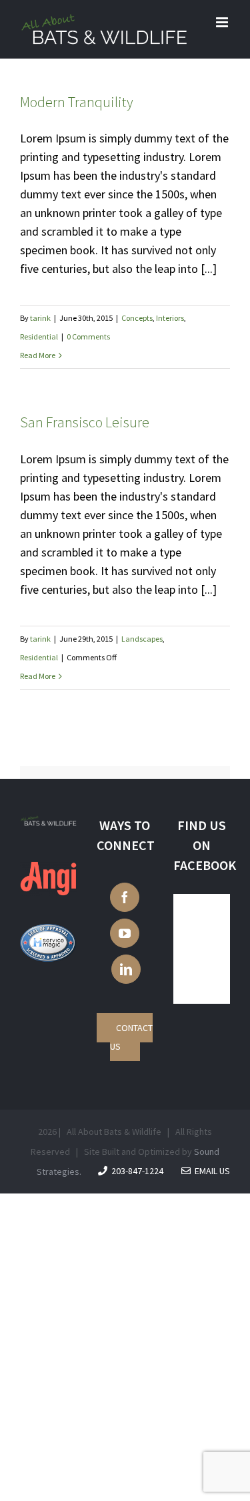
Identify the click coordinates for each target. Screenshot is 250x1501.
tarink (40, 318)
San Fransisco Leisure (84, 422)
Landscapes (142, 639)
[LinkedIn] (126, 969)
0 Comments (88, 336)
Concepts (137, 318)
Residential (39, 336)
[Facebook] (124, 897)
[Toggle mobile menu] (223, 22)
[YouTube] (124, 933)
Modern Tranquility (76, 102)
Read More (37, 355)
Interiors (170, 318)
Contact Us (131, 1037)
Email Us (210, 1171)
